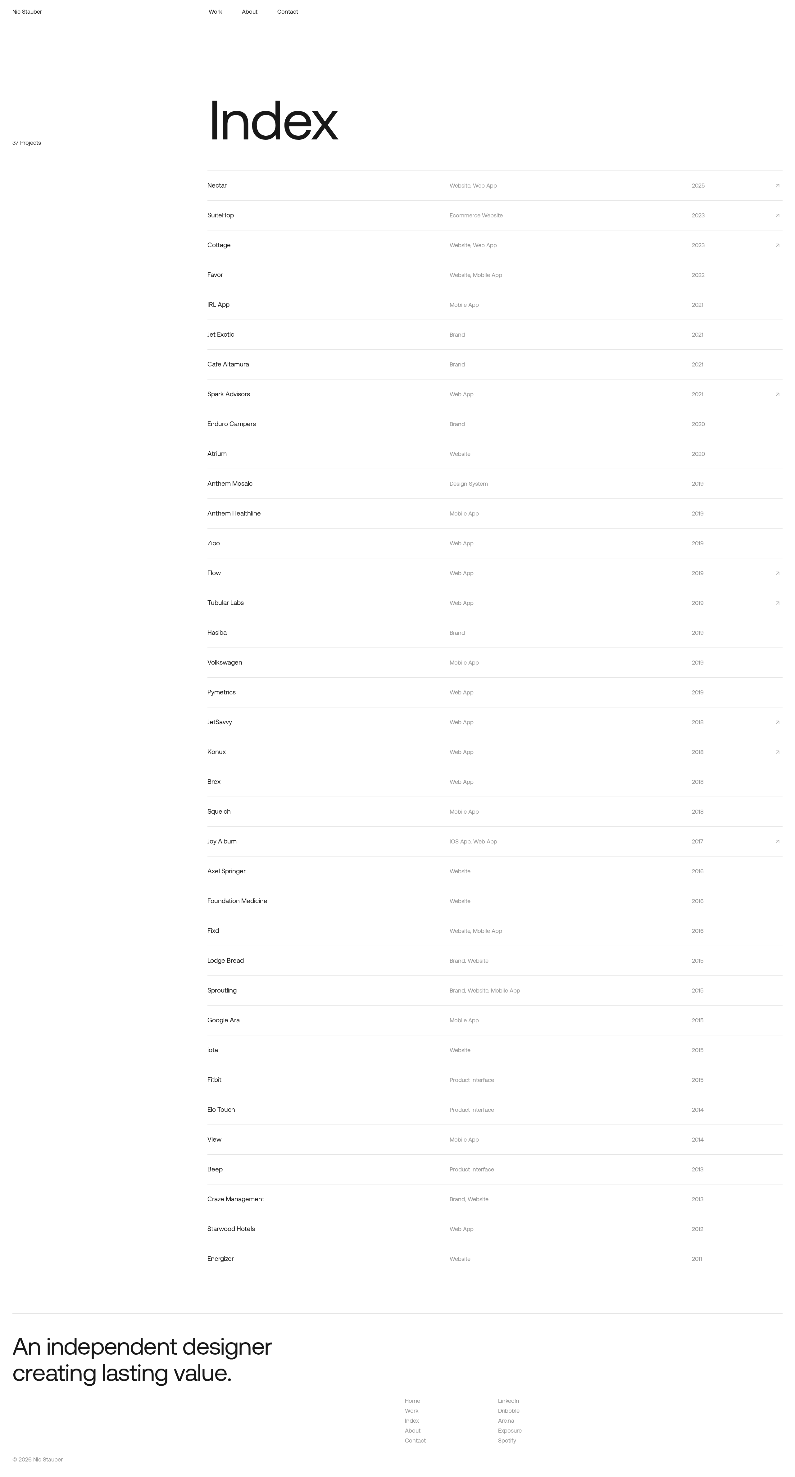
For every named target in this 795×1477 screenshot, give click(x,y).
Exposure (510, 1430)
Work (411, 1410)
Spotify (507, 1440)
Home (412, 1400)
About (412, 1430)
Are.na (506, 1420)
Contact (415, 1440)
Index (412, 1420)
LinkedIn (508, 1400)
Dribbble (509, 1410)
